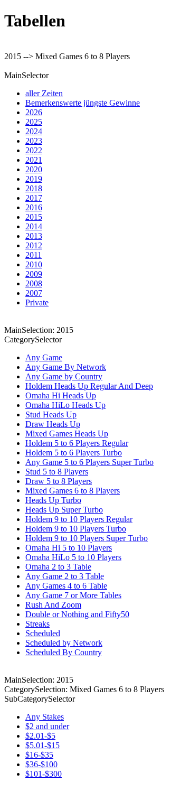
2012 (33, 245)
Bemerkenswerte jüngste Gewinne (82, 102)
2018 (33, 188)
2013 (33, 235)
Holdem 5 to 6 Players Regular (76, 443)
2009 (33, 273)
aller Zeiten (44, 93)
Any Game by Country (63, 376)
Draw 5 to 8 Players (58, 481)
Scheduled (42, 633)
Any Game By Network (65, 366)
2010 (33, 264)
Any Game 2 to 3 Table (64, 576)
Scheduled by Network (63, 642)
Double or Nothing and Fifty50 (77, 614)
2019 (33, 178)
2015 (33, 216)
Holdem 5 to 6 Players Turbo (73, 452)
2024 (33, 131)
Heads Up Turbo (53, 500)
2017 (33, 197)
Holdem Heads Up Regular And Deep (89, 385)
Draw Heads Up (52, 424)
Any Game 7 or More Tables (73, 595)
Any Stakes (44, 716)
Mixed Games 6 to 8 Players (72, 490)
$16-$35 (39, 754)
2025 (33, 121)
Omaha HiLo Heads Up (65, 404)
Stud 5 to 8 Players (56, 471)
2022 (33, 150)
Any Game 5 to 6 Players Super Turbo (89, 462)
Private (37, 302)
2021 (33, 159)
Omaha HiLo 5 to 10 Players (73, 557)
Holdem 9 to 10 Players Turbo (75, 528)
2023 (33, 140)
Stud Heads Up (51, 414)
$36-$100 (41, 764)
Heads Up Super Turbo (64, 509)
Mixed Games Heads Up (66, 433)
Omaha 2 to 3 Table (58, 566)
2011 (33, 254)
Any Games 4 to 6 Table (66, 585)
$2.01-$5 (40, 735)
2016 (33, 207)
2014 (33, 226)
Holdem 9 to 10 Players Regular (78, 519)
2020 (33, 169)
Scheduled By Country (63, 652)
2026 (33, 112)
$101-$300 (43, 773)
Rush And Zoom (53, 604)
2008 (33, 283)
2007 (33, 292)
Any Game (43, 357)
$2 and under (47, 726)
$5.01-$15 (42, 745)
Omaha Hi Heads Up (60, 395)
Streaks (37, 623)
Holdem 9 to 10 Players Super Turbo (86, 538)
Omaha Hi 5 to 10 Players (68, 547)
